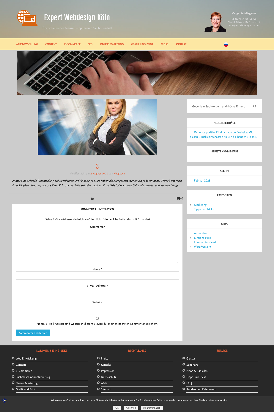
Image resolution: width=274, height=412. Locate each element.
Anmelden (200, 233)
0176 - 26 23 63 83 (248, 22)
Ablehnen (131, 408)
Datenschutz (108, 377)
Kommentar (97, 226)
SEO (90, 44)
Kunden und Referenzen (201, 389)
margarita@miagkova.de (244, 25)
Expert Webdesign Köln (77, 17)
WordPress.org (202, 246)
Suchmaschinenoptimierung (33, 377)
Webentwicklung (27, 44)
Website (97, 301)
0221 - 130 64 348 (246, 19)
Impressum (107, 371)
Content (51, 44)
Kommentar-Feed (205, 242)
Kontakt (181, 44)
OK (117, 408)
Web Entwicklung (26, 358)
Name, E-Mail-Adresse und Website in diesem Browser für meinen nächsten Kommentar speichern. (97, 323)
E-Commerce (72, 44)
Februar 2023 (202, 180)
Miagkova (119, 173)
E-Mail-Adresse (97, 285)
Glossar (190, 358)
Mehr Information (151, 408)
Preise (164, 44)
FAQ (189, 383)
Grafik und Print (142, 44)
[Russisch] (226, 45)
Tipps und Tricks (204, 209)
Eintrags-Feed (202, 237)
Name (97, 269)
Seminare (192, 364)
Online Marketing (112, 44)
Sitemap (106, 389)
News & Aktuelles (196, 371)
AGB (104, 383)
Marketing (200, 204)
